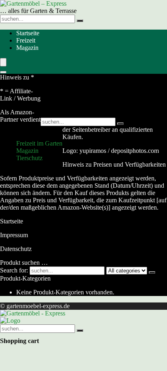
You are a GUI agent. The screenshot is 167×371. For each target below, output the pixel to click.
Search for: (14, 270)
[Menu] (3, 62)
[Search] (3, 72)
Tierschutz (29, 157)
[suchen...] (80, 20)
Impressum (14, 235)
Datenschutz (16, 248)
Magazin (27, 47)
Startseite (27, 33)
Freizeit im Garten (39, 143)
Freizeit (25, 40)
